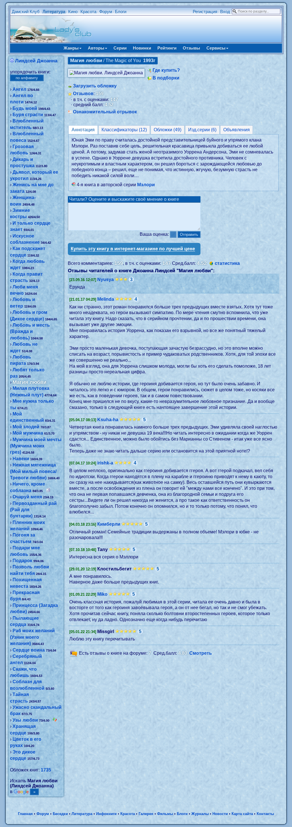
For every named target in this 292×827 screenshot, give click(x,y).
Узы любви (25, 720)
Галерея (146, 814)
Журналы (200, 814)
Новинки (142, 48)
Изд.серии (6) (202, 129)
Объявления (236, 129)
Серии (120, 48)
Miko (102, 594)
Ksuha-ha (107, 419)
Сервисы (216, 48)
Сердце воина (29, 650)
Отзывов (83, 93)
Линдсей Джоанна (36, 61)
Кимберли (108, 524)
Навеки (21, 458)
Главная (25, 814)
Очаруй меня (27, 496)
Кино (73, 11)
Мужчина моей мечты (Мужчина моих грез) (36, 446)
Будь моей (25, 108)
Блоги (120, 11)
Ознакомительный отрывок (105, 111)
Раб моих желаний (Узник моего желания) (32, 637)
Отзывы (191, 48)
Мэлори (146, 184)
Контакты (265, 814)
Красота (88, 11)
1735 (46, 769)
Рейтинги (167, 48)
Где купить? (166, 70)
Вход (225, 11)
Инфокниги (106, 814)
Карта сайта (242, 814)
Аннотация (83, 129)
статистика (227, 263)
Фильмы (165, 814)
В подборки (166, 77)
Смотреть (200, 653)
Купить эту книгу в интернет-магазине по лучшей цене (133, 248)
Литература (53, 11)
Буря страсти (28, 114)
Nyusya (105, 279)
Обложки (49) (167, 129)
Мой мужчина (28, 433)
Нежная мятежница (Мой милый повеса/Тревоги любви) (33, 471)
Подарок (22, 560)
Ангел (19, 89)
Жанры (71, 48)
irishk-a (105, 462)
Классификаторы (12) (124, 129)
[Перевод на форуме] (48, 490)
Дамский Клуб (26, 11)
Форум (105, 11)
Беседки (60, 814)
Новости (220, 814)
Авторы (96, 48)
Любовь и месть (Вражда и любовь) (30, 331)
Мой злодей (26, 426)
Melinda (105, 299)
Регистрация (205, 11)
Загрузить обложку (95, 85)
